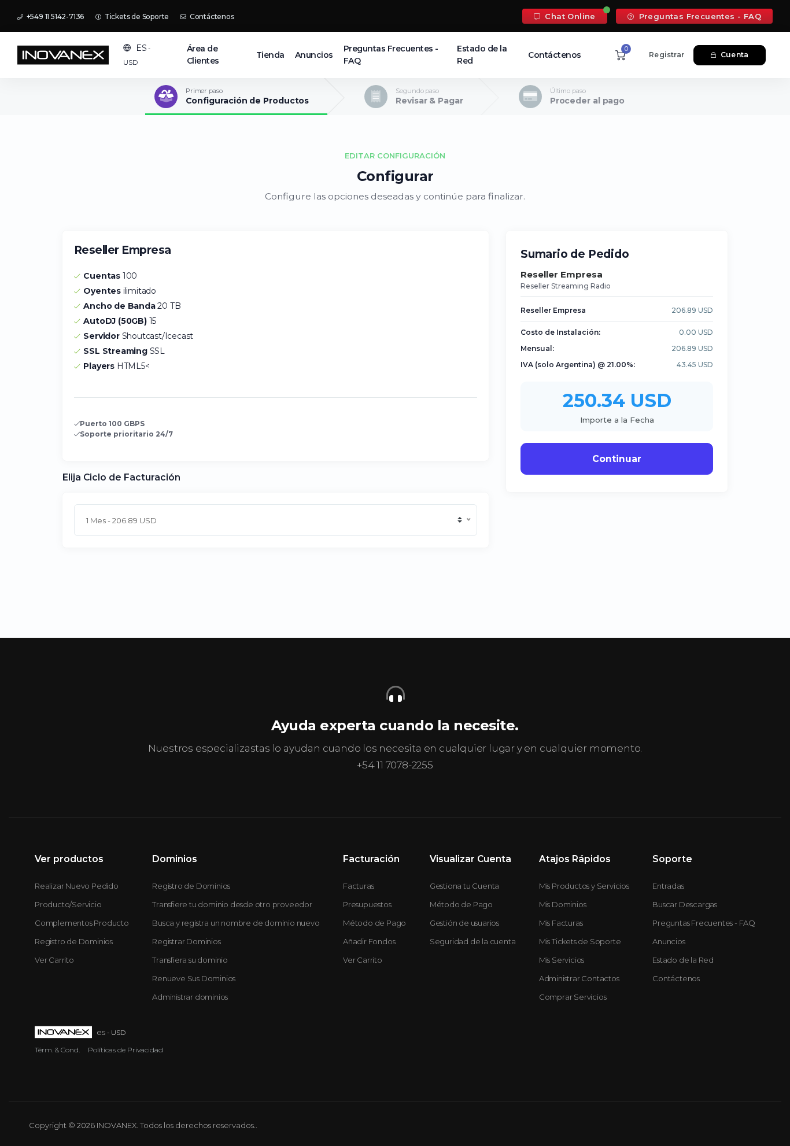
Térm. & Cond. (57, 1049)
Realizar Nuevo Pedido (77, 885)
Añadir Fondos (369, 941)
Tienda (270, 55)
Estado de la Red (482, 54)
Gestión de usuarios (464, 922)
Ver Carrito (54, 959)
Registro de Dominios (74, 941)
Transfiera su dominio (190, 959)
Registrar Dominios (186, 941)
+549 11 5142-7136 (54, 16)
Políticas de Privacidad (125, 1049)
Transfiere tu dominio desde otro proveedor (232, 904)
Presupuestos (367, 904)
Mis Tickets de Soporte (580, 941)
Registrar (666, 54)
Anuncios (314, 55)
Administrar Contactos (579, 978)
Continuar (616, 458)
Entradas (668, 885)
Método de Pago (374, 922)
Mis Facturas (561, 922)
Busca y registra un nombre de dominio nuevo (235, 922)
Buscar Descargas (684, 904)
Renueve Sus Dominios (193, 978)
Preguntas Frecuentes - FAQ (698, 16)
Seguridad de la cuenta (473, 941)
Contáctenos (211, 16)
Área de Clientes (203, 54)
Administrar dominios (190, 996)
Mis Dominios (562, 904)
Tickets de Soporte (136, 16)
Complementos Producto (82, 922)
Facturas (358, 885)
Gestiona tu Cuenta (464, 885)
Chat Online (569, 16)
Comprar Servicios (573, 996)
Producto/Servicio (68, 904)
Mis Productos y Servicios (584, 885)
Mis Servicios (561, 959)
